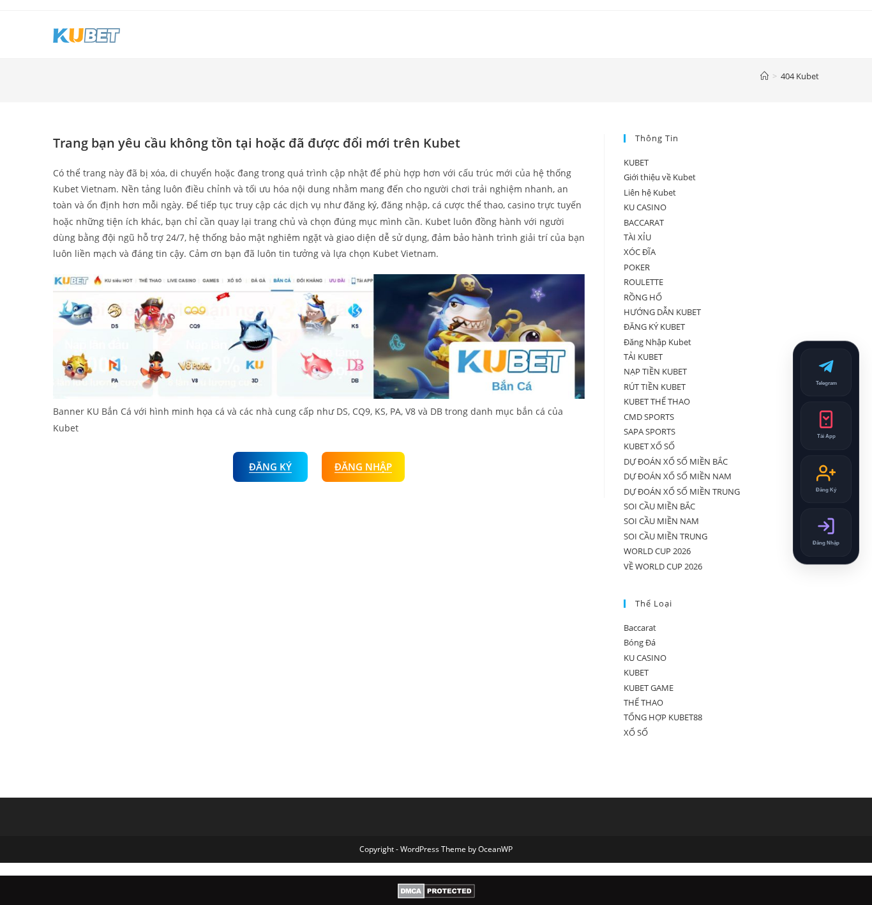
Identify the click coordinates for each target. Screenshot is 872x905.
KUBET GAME (648, 687)
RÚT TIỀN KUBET (655, 386)
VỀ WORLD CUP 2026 (663, 566)
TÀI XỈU (637, 237)
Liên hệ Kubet (650, 192)
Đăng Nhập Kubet (657, 342)
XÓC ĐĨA (640, 252)
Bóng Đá (640, 642)
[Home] (764, 76)
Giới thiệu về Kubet (660, 177)
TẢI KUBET (643, 356)
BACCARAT (644, 222)
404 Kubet (800, 76)
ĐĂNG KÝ (270, 466)
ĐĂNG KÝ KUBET (654, 326)
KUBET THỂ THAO (657, 401)
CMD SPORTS (649, 416)
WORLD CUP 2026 (657, 551)
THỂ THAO (643, 702)
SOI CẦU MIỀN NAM (661, 521)
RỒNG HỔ (643, 297)
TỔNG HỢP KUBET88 (663, 717)
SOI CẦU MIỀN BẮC (659, 506)
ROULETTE (643, 282)
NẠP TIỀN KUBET (655, 371)
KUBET (636, 162)
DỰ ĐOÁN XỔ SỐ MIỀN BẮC (676, 461)
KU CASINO (645, 207)
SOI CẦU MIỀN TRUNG (665, 536)
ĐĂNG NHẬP (363, 466)
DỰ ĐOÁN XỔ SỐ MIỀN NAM (678, 476)
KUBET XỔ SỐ (649, 446)
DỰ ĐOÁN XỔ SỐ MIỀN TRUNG (682, 491)
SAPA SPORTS (649, 431)
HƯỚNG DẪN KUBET (662, 312)
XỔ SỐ (636, 732)
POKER (637, 267)
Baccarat (640, 627)
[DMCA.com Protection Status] (436, 890)
